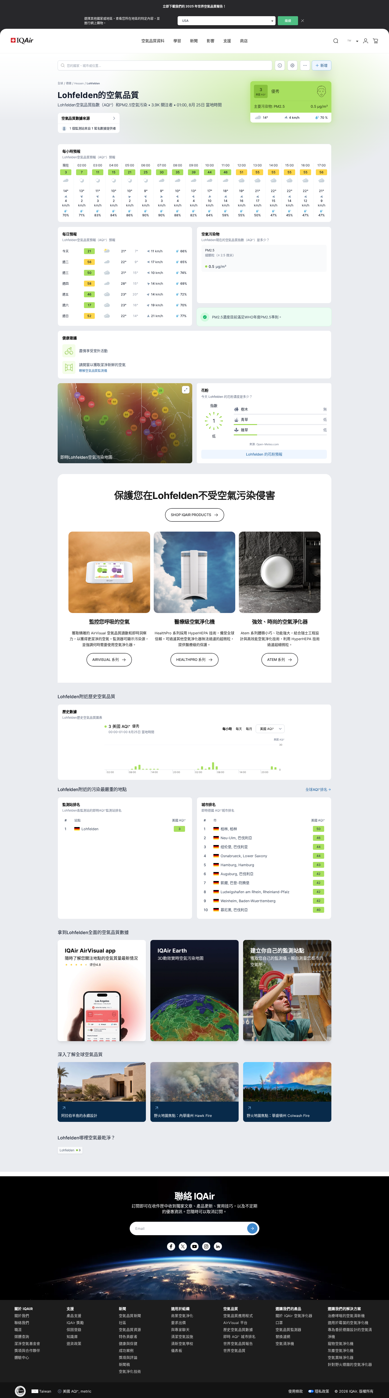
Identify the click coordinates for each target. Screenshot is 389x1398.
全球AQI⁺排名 (316, 789)
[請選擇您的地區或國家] (352, 41)
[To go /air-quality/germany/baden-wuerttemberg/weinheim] (265, 900)
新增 (324, 65)
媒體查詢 (21, 1336)
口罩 (279, 1322)
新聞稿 (124, 1364)
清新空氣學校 (182, 1343)
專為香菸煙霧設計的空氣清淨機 (350, 1333)
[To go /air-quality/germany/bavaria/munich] (265, 909)
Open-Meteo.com (267, 444)
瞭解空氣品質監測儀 (93, 370)
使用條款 (295, 1391)
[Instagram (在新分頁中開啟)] (206, 1246)
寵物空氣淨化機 (341, 1343)
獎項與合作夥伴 (27, 1350)
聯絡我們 (21, 1322)
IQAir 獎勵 (75, 1322)
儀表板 (176, 1350)
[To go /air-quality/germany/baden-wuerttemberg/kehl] (265, 882)
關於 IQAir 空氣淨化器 (294, 1315)
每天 (239, 729)
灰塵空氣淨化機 (341, 1350)
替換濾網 (283, 1336)
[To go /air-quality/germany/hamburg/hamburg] (265, 864)
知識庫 (72, 1336)
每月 (249, 729)
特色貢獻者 (128, 1336)
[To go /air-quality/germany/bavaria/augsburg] (265, 873)
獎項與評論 (128, 1357)
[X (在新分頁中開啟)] (183, 1246)
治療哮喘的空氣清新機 (346, 1315)
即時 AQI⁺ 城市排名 (239, 1336)
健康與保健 (128, 1343)
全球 (60, 83)
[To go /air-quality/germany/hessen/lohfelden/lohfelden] (125, 828)
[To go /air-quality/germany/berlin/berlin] (265, 828)
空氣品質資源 (130, 1329)
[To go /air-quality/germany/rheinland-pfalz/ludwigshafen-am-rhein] (265, 891)
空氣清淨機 (285, 1343)
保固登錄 (74, 1329)
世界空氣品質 (234, 1350)
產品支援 (74, 1315)
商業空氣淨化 (182, 1315)
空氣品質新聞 (130, 1315)
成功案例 (126, 1350)
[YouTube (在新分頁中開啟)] (194, 1246)
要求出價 (178, 1322)
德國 (68, 83)
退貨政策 (74, 1343)
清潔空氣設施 (182, 1336)
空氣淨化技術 (130, 1371)
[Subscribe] (252, 1228)
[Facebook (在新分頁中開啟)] (171, 1246)
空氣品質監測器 (288, 1329)
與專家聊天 (180, 1329)
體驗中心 (21, 1357)
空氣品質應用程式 (238, 1315)
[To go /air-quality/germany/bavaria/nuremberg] (265, 846)
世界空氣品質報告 (238, 1343)
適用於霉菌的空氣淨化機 (348, 1322)
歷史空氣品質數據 (238, 1329)
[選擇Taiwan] (352, 41)
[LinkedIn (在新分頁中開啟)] (218, 1246)
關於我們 (21, 1315)
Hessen (79, 83)
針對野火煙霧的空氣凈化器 (350, 1364)
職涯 (18, 1329)
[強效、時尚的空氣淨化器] (280, 572)
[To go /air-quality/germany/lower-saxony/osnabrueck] (265, 855)
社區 (122, 1322)
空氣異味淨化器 (341, 1357)
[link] (336, 41)
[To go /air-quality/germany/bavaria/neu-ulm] (265, 837)
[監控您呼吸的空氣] (109, 572)
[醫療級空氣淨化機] (194, 572)
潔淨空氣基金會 (27, 1343)
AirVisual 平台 (235, 1322)
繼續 (288, 20)
